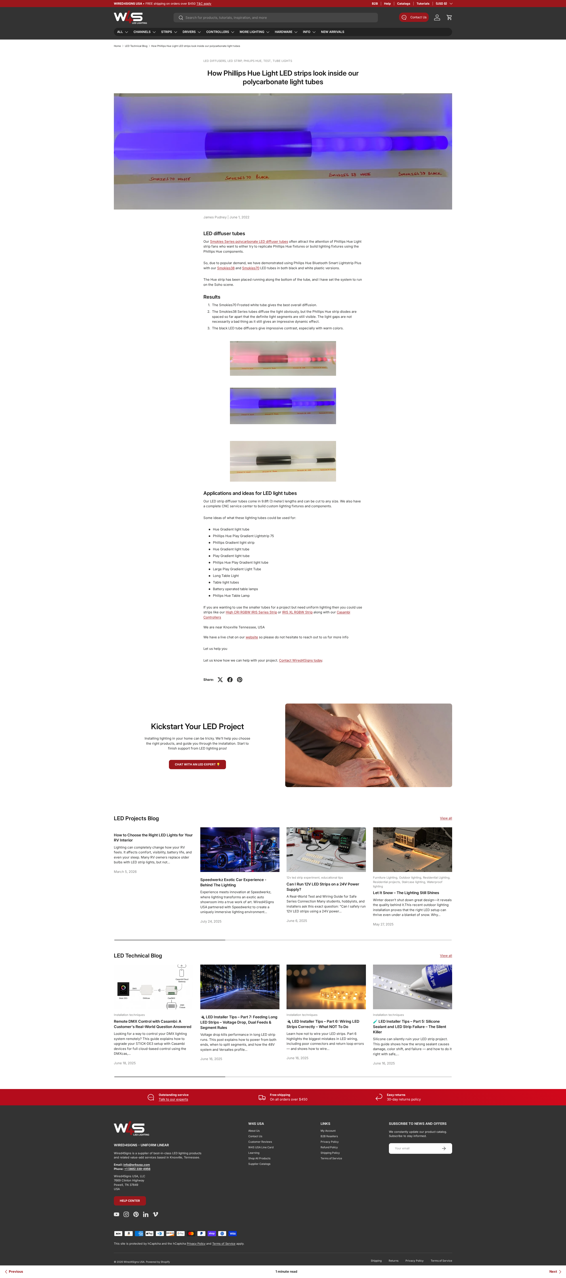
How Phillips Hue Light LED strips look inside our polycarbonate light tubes (195, 46)
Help (387, 3)
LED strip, (236, 61)
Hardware (283, 32)
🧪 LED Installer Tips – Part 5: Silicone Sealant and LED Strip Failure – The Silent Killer (409, 1026)
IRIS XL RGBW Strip (297, 612)
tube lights (282, 61)
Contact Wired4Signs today (300, 660)
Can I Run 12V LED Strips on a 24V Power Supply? (323, 887)
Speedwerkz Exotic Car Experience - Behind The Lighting (233, 882)
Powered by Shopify (158, 1261)
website (252, 637)
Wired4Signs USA (134, 1261)
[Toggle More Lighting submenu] (267, 32)
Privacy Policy (330, 1141)
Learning (253, 1152)
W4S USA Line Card (260, 1147)
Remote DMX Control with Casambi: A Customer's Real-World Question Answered (152, 1024)
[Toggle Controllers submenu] (232, 32)
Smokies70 (250, 268)
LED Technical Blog (136, 46)
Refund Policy (329, 1147)
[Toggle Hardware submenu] (295, 32)
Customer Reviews (260, 1141)
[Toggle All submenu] (126, 32)
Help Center (130, 1200)
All (120, 32)
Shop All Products (259, 1158)
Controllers (217, 32)
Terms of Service (331, 1158)
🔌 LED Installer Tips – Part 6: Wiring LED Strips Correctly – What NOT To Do (323, 1024)
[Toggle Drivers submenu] (199, 32)
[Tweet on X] (220, 680)
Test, (268, 61)
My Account (328, 1130)
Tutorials (423, 3)
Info (306, 32)
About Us (254, 1130)
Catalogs (403, 3)
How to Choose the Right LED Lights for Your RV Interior (153, 838)
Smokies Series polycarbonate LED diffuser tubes (249, 241)
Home (117, 46)
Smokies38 (226, 268)
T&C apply (204, 3)
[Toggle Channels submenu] (154, 32)
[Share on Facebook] (230, 680)
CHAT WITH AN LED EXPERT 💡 (197, 764)
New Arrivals (332, 32)
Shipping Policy (330, 1152)
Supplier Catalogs (259, 1163)
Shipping (376, 1260)
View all (446, 818)
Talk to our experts (173, 1099)
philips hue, (253, 61)
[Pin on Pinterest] (240, 680)
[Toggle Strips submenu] (175, 32)
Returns (393, 1260)
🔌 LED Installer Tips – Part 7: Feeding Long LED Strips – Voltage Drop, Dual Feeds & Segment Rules (238, 1022)
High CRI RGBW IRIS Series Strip (251, 612)
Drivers (189, 32)
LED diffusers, (215, 61)
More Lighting (252, 32)
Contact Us (255, 1136)
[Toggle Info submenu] (314, 32)
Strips (166, 32)
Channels (142, 32)
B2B (375, 3)
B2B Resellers (329, 1136)
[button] (449, 17)
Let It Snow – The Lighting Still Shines (406, 893)
